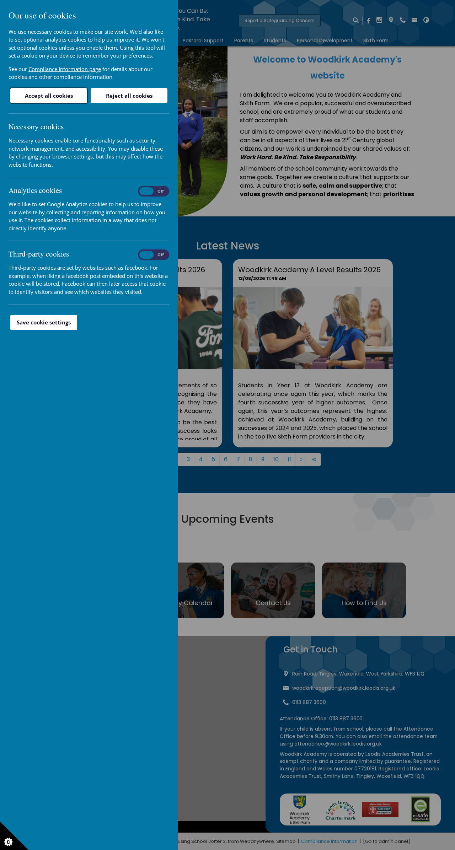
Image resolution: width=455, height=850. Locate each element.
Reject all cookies (129, 95)
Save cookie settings (44, 322)
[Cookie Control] (14, 836)
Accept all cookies (49, 95)
